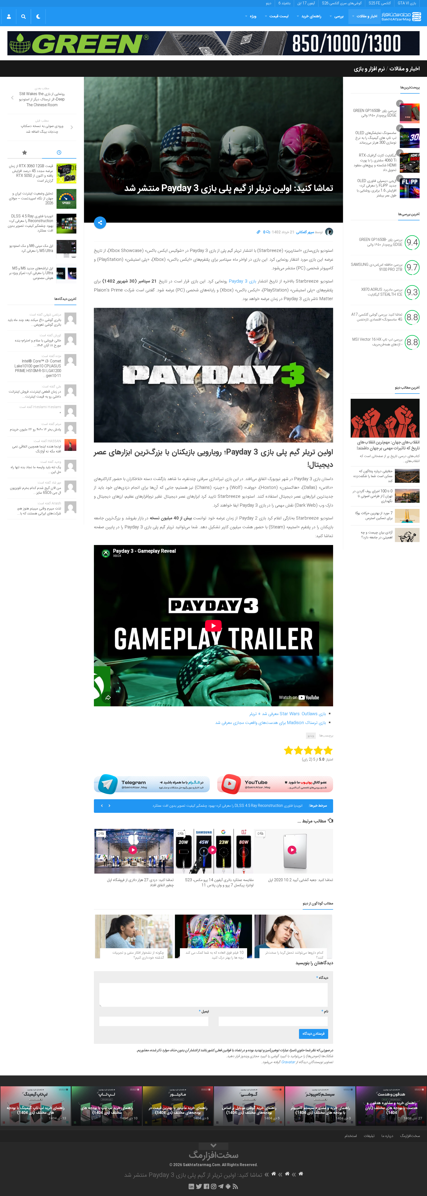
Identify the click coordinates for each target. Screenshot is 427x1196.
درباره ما (387, 1136)
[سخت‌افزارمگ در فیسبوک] (206, 1186)
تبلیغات (369, 1136)
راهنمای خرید (311, 16)
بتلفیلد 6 (284, 3)
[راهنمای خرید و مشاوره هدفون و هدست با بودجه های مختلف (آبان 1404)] (391, 1106)
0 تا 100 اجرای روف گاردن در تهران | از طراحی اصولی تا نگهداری (372, 496)
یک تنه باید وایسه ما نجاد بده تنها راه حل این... (36, 469)
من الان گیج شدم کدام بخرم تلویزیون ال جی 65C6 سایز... (35, 490)
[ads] (213, 43)
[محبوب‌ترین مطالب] (24, 153)
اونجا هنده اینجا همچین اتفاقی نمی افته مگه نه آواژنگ (36, 449)
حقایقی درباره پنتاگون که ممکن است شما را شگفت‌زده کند (372, 476)
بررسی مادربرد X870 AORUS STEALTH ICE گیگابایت (381, 292)
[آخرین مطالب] (59, 153)
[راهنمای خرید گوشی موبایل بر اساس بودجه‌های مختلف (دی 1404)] (249, 1106)
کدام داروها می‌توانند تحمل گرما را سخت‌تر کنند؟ (294, 955)
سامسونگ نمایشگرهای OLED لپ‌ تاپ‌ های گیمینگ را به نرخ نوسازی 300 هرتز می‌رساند (375, 138)
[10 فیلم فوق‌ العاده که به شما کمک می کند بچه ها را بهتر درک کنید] (213, 936)
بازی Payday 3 (241, 281)
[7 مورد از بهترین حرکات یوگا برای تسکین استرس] (407, 516)
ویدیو (311, 735)
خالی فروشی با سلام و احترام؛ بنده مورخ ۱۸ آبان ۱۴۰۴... (38, 343)
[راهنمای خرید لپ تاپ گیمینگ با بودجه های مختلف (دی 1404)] (35, 1106)
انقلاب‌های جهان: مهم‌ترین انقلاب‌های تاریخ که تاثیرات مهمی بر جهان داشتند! (388, 445)
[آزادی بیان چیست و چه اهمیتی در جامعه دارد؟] (407, 535)
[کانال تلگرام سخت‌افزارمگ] (220, 1186)
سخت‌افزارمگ (410, 1136)
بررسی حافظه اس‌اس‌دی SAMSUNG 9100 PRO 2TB (376, 267)
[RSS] (235, 1186)
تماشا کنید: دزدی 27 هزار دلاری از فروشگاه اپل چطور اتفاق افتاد (140, 882)
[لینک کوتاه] (258, 232)
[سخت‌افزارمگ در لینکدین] (191, 1186)
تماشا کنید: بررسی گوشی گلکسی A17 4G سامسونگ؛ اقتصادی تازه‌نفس (376, 317)
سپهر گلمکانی (305, 232)
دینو (268, 3)
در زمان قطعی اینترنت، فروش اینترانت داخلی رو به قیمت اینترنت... (35, 394)
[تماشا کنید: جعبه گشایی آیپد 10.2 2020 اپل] (293, 851)
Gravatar (288, 1062)
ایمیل (204, 1012)
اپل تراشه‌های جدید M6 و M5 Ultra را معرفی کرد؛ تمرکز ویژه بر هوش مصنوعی (31, 273)
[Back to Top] (213, 1146)
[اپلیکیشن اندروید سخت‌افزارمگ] (228, 1186)
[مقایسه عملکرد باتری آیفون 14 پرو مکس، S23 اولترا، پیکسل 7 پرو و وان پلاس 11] (213, 851)
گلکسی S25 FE (380, 3)
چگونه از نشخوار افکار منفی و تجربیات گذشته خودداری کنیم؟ (138, 955)
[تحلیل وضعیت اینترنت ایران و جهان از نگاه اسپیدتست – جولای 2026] (66, 199)
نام (324, 1012)
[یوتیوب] (275, 784)
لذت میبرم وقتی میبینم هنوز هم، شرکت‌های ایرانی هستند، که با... (39, 511)
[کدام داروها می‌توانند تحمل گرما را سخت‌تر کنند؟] (293, 936)
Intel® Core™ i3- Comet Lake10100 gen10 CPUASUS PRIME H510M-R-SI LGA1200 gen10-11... (38, 368)
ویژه (253, 16)
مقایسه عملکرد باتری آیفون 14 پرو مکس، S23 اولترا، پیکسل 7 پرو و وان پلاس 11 (219, 882)
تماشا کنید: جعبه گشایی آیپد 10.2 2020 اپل (300, 880)
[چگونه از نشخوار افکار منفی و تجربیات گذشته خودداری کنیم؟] (133, 936)
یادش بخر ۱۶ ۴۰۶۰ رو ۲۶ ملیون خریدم (35, 430)
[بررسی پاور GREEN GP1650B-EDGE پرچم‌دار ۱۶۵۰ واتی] (410, 113)
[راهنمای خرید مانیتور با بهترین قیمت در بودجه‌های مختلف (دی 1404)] (178, 1106)
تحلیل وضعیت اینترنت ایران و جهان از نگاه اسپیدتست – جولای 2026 (31, 198)
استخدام (351, 1136)
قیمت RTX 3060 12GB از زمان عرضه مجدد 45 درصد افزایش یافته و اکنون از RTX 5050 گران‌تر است (31, 173)
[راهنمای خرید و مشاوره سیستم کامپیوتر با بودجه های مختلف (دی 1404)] (320, 1106)
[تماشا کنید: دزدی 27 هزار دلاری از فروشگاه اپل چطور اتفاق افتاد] (134, 851)
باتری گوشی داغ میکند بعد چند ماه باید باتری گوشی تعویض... (34, 322)
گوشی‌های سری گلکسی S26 (342, 3)
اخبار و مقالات (367, 16)
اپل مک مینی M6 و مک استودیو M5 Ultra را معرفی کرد (264, 806)
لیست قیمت (279, 16)
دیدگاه (322, 978)
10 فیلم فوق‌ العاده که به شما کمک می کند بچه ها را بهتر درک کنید (214, 955)
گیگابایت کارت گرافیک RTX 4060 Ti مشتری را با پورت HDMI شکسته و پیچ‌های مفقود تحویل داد (375, 163)
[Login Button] (8, 16)
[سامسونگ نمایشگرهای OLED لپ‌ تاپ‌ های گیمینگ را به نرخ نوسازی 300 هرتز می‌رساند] (410, 138)
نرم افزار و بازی (369, 68)
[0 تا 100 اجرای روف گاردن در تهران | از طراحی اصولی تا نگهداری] (407, 496)
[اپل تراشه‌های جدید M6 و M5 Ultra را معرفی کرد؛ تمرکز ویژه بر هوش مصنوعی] (66, 273)
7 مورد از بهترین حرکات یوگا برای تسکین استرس (373, 515)
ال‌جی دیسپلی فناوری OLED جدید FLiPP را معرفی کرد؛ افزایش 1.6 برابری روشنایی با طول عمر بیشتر (376, 188)
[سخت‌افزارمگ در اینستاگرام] (213, 1186)
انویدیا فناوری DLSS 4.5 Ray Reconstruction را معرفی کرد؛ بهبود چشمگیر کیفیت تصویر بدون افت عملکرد (30, 223)
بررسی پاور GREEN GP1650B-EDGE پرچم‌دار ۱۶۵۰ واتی (374, 113)
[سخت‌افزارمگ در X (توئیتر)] (199, 1186)
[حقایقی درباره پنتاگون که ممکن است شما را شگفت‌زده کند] (407, 476)
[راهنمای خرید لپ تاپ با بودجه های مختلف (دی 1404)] (107, 1106)
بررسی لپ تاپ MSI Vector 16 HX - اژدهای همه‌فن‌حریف (377, 342)
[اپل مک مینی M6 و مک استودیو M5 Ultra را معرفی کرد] (66, 249)
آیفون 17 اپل (306, 3)
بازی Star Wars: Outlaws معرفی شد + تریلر (288, 714)
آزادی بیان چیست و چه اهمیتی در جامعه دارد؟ (376, 535)
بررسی (339, 16)
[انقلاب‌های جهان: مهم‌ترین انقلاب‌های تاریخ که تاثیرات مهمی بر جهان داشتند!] (385, 418)
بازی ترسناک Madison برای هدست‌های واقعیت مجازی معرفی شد (270, 722)
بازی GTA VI (407, 3)
